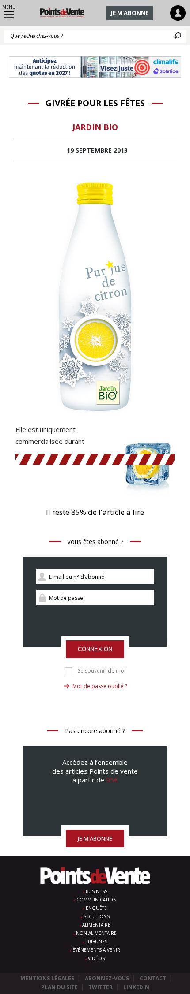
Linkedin (136, 987)
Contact (153, 978)
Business (96, 891)
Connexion (95, 649)
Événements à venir (96, 950)
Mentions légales (47, 978)
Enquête (96, 908)
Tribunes (96, 941)
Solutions (97, 916)
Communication (96, 900)
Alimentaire (96, 925)
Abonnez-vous (107, 978)
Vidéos (96, 958)
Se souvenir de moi (101, 670)
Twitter (100, 987)
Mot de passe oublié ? (99, 686)
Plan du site (59, 987)
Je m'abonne (129, 13)
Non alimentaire (96, 933)
